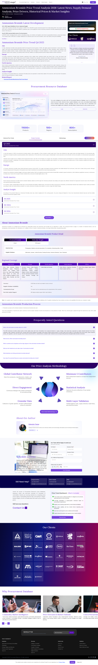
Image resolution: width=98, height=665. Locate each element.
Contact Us (18, 507)
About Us (60, 643)
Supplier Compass (35, 647)
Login (93, 2)
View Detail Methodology (48, 411)
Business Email (70, 447)
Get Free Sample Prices (82, 28)
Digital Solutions (34, 650)
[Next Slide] (9, 623)
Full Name (53, 447)
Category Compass (35, 643)
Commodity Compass (35, 645)
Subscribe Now (62, 517)
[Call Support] (85, 2)
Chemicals (4, 645)
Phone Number (54, 452)
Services (38, 2)
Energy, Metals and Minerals (8, 647)
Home (3, 14)
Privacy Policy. (62, 662)
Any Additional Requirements (57, 457)
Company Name (70, 452)
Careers (59, 645)
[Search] (87, 2)
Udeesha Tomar (8, 17)
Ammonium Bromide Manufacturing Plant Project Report (16, 79)
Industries (32, 2)
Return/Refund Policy (84, 647)
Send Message (66, 470)
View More (4, 38)
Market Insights (44, 2)
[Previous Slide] (3, 623)
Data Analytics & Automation (37, 649)
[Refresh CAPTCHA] (61, 466)
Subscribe (85, 109)
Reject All (79, 662)
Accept (72, 662)
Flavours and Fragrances (7, 649)
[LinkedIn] (82, 2)
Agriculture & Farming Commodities (9, 643)
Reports (50, 2)
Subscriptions (82, 643)
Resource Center (9, 14)
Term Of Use (61, 647)
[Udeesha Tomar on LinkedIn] (37, 430)
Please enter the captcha (56, 464)
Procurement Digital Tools (24, 2)
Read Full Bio (31, 430)
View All (4, 650)
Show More (48, 217)
